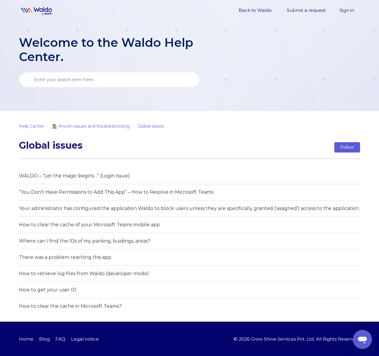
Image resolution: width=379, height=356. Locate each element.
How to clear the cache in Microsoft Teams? (70, 306)
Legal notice (85, 339)
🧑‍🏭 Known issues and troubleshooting (91, 126)
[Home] (36, 11)
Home (26, 339)
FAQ (60, 339)
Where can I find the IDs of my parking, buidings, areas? (84, 241)
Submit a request (306, 10)
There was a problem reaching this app (65, 257)
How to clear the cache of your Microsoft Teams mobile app (89, 224)
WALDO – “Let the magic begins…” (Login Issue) (74, 176)
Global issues (151, 126)
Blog (44, 339)
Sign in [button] (347, 10)
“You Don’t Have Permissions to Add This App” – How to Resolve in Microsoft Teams (116, 192)
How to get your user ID (47, 290)
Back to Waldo (255, 10)
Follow (347, 147)
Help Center (31, 126)
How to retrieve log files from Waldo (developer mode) (84, 273)
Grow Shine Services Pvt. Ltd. (283, 339)
